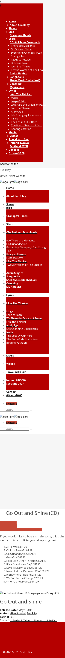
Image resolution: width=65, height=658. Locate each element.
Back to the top (9, 164)
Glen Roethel (18, 613)
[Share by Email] (56, 620)
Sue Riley (32, 613)
